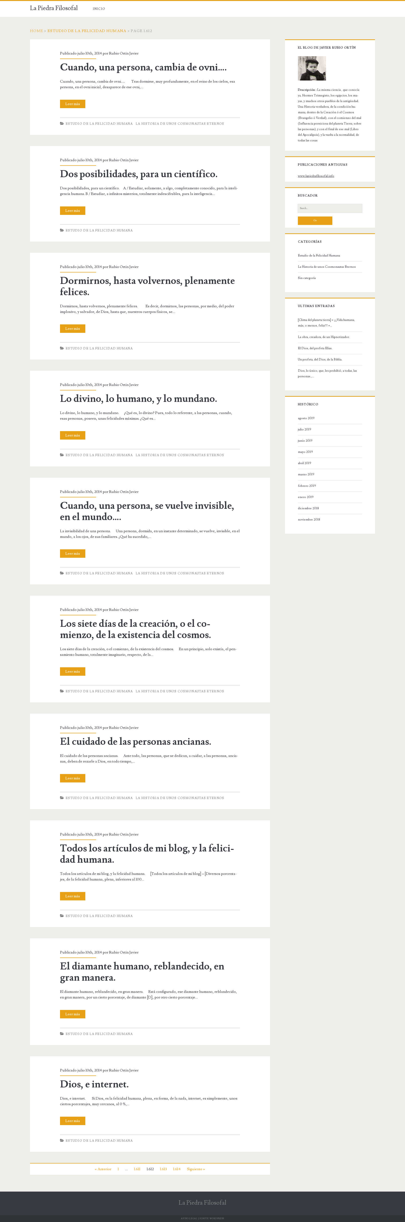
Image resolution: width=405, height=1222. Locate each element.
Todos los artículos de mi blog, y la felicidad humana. (147, 854)
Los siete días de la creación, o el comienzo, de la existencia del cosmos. (135, 629)
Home (36, 31)
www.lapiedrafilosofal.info (316, 176)
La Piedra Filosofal (54, 8)
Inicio (99, 9)
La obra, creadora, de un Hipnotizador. (324, 337)
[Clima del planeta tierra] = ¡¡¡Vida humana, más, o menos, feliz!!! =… (326, 322)
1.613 (163, 1169)
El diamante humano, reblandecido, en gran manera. (142, 972)
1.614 (177, 1169)
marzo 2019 (306, 474)
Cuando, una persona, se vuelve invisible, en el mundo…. (147, 511)
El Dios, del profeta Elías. (315, 348)
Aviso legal (189, 1218)
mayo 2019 (305, 452)
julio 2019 (304, 429)
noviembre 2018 (309, 519)
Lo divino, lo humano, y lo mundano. (138, 399)
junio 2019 (305, 441)
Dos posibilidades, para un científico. (139, 174)
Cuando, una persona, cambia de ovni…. (143, 67)
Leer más (74, 105)
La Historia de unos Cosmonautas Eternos (180, 124)
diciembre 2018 (308, 508)
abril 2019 (304, 463)
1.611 (137, 1169)
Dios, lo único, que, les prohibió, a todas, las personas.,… (327, 373)
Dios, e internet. (94, 1084)
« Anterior (103, 1169)
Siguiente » (196, 1169)
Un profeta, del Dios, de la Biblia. (320, 359)
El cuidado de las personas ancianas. (135, 741)
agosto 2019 (306, 418)
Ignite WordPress (212, 1218)
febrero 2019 (307, 486)
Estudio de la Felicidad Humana (87, 31)
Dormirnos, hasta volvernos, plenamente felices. (147, 286)
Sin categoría (307, 278)
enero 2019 (306, 497)
